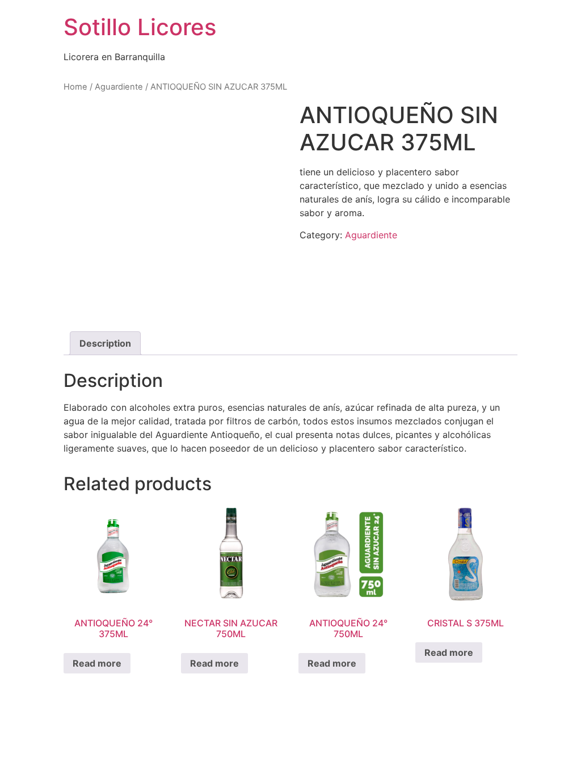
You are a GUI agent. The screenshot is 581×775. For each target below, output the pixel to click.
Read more (97, 663)
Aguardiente (119, 87)
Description (105, 343)
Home (75, 87)
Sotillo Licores (140, 27)
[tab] (105, 343)
